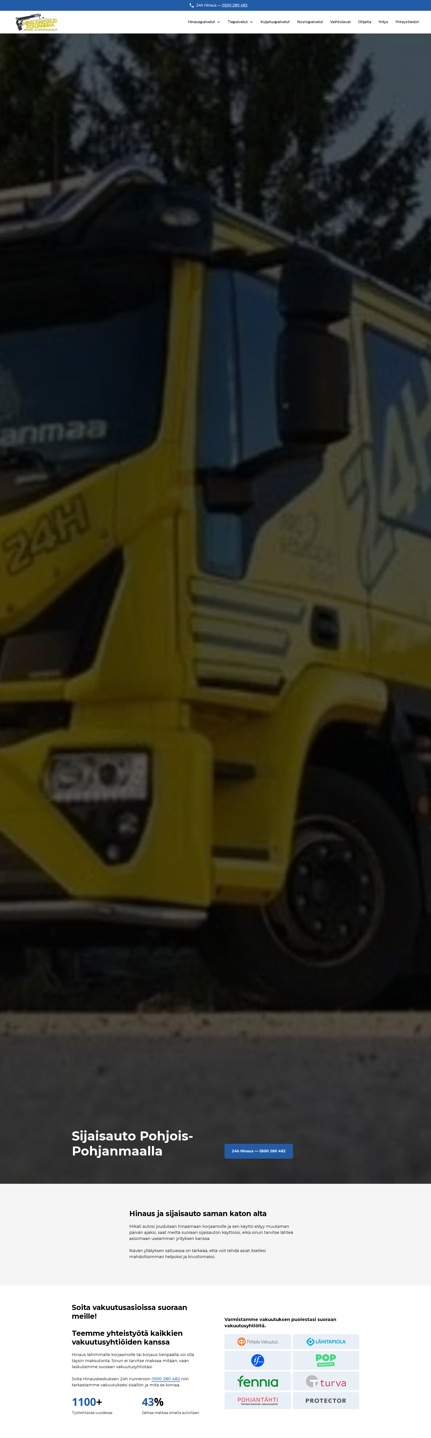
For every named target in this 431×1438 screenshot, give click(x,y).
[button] (204, 22)
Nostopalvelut (310, 22)
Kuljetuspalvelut (275, 22)
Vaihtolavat (340, 22)
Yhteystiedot (407, 22)
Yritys (383, 22)
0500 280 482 (235, 5)
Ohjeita (364, 22)
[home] (37, 22)
